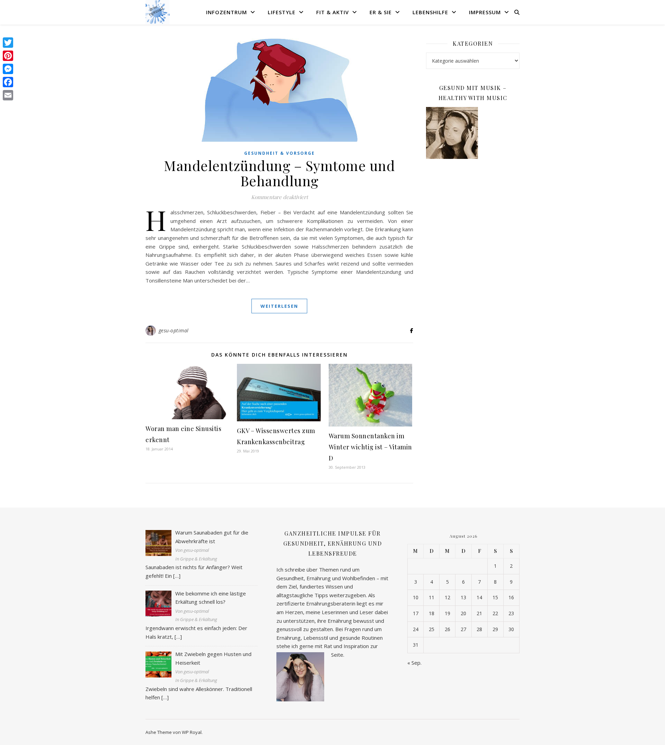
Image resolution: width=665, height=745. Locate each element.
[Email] (8, 95)
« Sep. (414, 662)
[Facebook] (8, 82)
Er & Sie (381, 12)
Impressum (485, 12)
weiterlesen (279, 306)
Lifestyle (281, 12)
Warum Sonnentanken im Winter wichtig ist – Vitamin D (370, 447)
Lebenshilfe (430, 12)
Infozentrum (226, 12)
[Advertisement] (473, 276)
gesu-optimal (174, 330)
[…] (176, 575)
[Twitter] (8, 42)
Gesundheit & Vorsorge (279, 153)
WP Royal (192, 732)
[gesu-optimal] (157, 12)
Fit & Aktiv (332, 12)
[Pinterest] (8, 55)
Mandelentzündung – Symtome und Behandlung (279, 173)
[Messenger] (8, 68)
